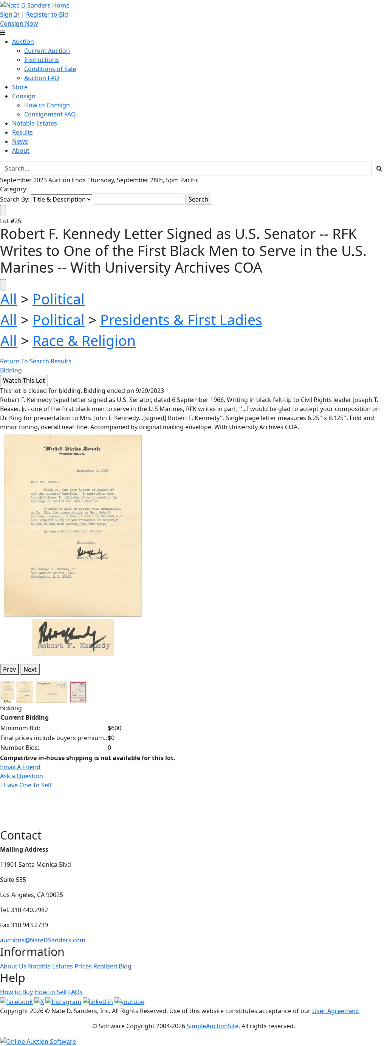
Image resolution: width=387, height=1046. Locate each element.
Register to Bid (47, 14)
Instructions (41, 60)
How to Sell (50, 992)
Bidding (11, 370)
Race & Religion (84, 340)
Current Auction (47, 51)
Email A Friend (20, 767)
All (8, 299)
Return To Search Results (35, 361)
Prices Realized (95, 966)
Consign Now (19, 23)
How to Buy (16, 992)
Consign (24, 96)
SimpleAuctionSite (212, 1026)
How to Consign (47, 105)
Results (22, 132)
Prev (9, 669)
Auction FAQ (41, 78)
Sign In (10, 14)
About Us (13, 966)
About (20, 150)
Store (20, 87)
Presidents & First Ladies (181, 319)
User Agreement (335, 1011)
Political (59, 299)
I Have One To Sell (25, 785)
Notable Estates (34, 123)
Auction (23, 41)
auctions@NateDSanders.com (42, 940)
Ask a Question (21, 776)
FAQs (75, 992)
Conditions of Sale (50, 69)
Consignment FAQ (50, 114)
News (20, 141)
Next (30, 669)
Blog (125, 966)
